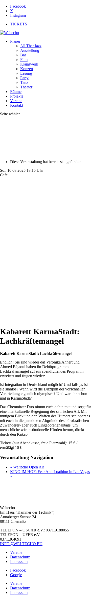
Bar (23, 55)
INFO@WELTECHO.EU (21, 544)
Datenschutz (20, 557)
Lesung (26, 73)
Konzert (26, 69)
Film (24, 59)
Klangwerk (29, 64)
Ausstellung (29, 50)
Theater (26, 87)
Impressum (19, 561)
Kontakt (16, 105)
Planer (15, 41)
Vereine (16, 101)
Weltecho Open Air (27, 467)
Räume (15, 91)
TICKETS (18, 24)
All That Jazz (30, 46)
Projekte (16, 96)
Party (24, 78)
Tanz (24, 82)
